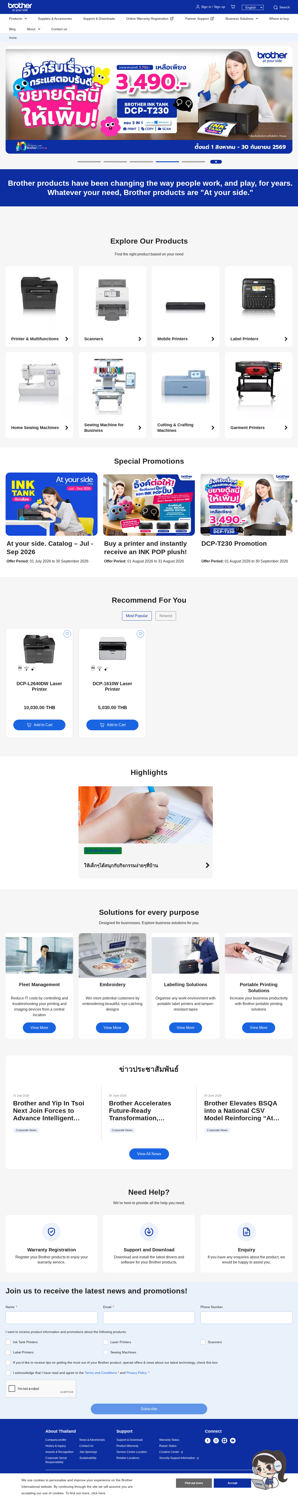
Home (13, 38)
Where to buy (279, 18)
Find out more (194, 1483)
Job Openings (88, 1452)
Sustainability (87, 1458)
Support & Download (129, 1439)
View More (39, 1028)
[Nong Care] (269, 1470)
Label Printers (23, 1352)
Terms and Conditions (101, 1373)
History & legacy (55, 1446)
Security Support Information (177, 1458)
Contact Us (86, 1446)
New (13, 632)
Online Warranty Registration (147, 18)
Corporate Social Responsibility (56, 1460)
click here (98, 1493)
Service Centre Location (131, 1452)
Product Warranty (127, 1446)
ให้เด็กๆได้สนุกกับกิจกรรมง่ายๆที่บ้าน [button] (121, 865)
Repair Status (167, 1446)
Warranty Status (169, 1439)
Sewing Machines (123, 1352)
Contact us (59, 29)
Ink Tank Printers (25, 1342)
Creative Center (169, 1452)
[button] (89, 161)
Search (284, 7)
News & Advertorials (92, 1439)
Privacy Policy (136, 1373)
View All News (149, 1154)
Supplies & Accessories (55, 18)
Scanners (215, 1342)
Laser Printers (120, 1342)
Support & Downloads (99, 18)
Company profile (55, 1439)
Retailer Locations (127, 1458)
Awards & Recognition (59, 1452)
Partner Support (197, 18)
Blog (12, 29)
